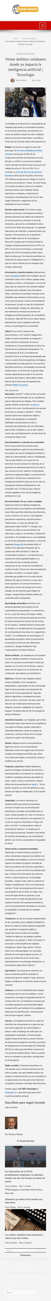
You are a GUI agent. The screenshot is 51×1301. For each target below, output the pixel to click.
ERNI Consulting (20, 385)
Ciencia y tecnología (25, 54)
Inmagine (14, 276)
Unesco (36, 405)
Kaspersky (18, 544)
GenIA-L (34, 784)
